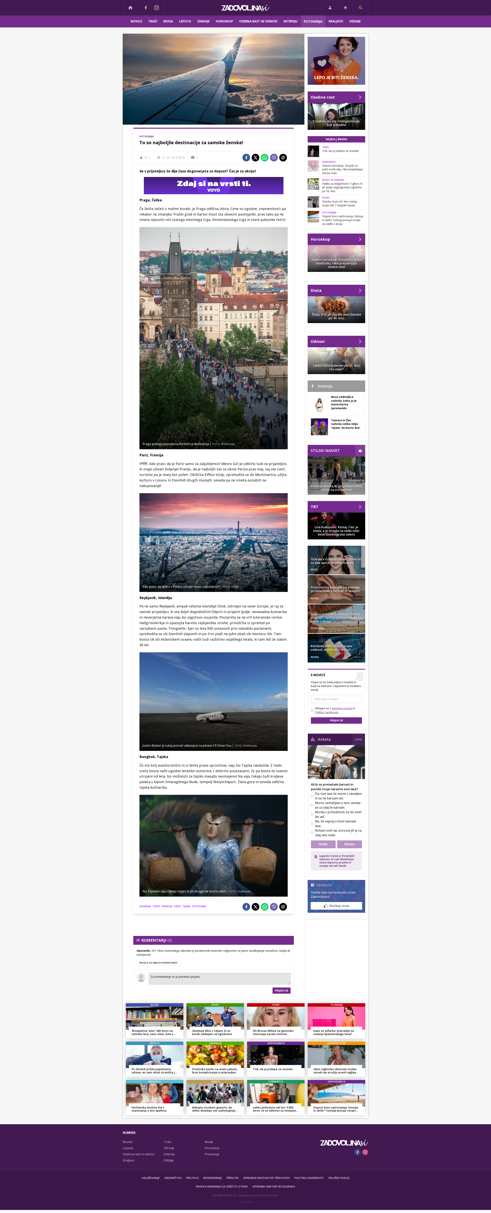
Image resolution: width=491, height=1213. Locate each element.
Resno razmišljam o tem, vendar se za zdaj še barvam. (338, 805)
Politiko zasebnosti (326, 712)
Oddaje (355, 21)
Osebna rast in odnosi (258, 21)
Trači (152, 21)
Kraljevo (336, 21)
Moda (168, 21)
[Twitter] (255, 157)
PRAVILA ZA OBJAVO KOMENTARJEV (158, 962)
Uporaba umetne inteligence (273, 1186)
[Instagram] (156, 7)
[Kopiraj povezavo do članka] (283, 157)
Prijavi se (281, 990)
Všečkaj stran (339, 906)
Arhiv (358, 739)
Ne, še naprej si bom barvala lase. (335, 823)
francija (166, 906)
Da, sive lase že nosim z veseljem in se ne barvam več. (338, 796)
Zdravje (203, 21)
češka (156, 906)
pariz (177, 906)
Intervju (290, 21)
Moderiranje (212, 1178)
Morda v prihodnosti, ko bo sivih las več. (338, 814)
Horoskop (224, 21)
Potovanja (313, 21)
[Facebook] (145, 7)
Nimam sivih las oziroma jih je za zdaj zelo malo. (338, 832)
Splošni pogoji (338, 1178)
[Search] (360, 7)
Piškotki (233, 1178)
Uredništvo (173, 1178)
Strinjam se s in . (335, 710)
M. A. (148, 157)
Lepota (185, 21)
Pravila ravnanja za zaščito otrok (222, 1186)
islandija (145, 906)
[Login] (330, 7)
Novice (136, 21)
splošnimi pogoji (342, 708)
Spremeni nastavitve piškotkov (266, 1178)
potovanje (199, 906)
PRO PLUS (192, 1178)
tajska (186, 906)
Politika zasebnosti (309, 1178)
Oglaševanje (151, 1178)
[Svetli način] (345, 7)
